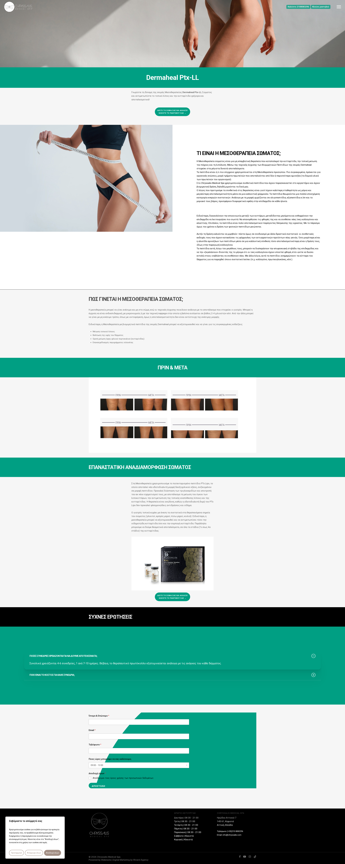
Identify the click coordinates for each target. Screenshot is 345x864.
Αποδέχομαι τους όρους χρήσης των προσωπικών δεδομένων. (123, 778)
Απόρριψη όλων (34, 853)
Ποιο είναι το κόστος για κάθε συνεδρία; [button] (52, 674)
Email (92, 730)
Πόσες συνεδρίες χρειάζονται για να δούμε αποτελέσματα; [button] (63, 655)
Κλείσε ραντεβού (320, 7)
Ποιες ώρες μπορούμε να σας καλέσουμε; (110, 759)
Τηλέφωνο (95, 744)
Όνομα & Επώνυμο (99, 716)
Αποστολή (98, 786)
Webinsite (106, 859)
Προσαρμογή (16, 853)
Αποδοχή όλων (52, 853)
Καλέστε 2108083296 (298, 7)
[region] (35, 838)
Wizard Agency (140, 859)
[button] (339, 7)
